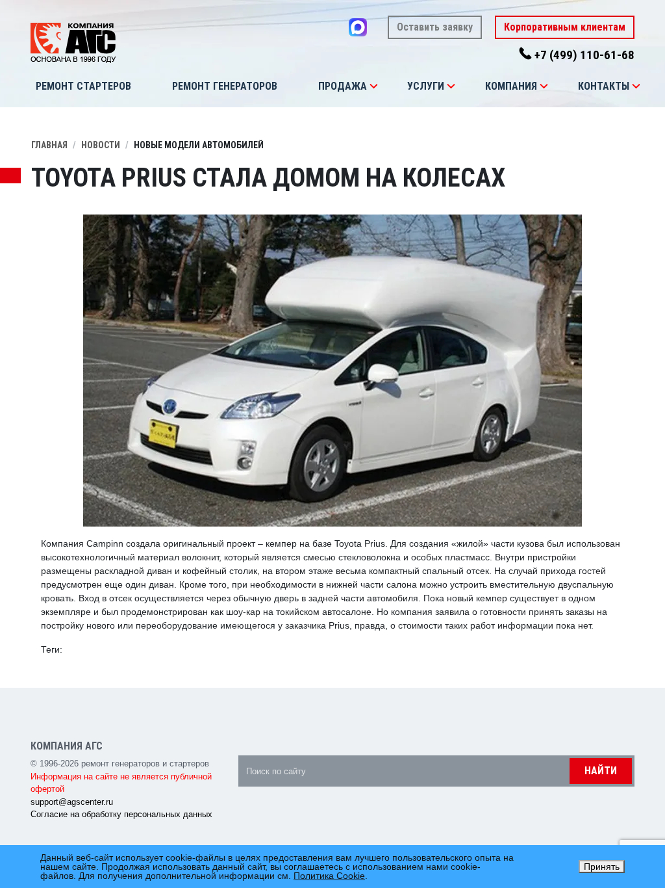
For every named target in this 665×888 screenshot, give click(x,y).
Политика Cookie (329, 875)
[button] (373, 86)
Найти (600, 770)
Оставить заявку (435, 27)
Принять (602, 866)
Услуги (425, 86)
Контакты (603, 86)
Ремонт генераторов (224, 86)
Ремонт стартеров (83, 86)
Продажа (342, 86)
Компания (511, 86)
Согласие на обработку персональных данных (121, 814)
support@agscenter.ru (72, 802)
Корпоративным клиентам (564, 27)
